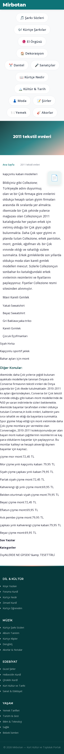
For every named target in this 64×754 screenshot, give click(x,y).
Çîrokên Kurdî (10, 680)
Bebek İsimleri (10, 732)
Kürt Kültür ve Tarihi (14, 685)
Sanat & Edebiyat (12, 691)
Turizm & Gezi (11, 716)
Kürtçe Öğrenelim (12, 608)
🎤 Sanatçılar (45, 65)
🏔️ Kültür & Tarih (32, 89)
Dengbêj (7, 644)
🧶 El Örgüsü (32, 41)
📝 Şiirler (44, 101)
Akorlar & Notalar (12, 649)
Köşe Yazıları (10, 586)
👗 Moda (19, 101)
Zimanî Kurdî (10, 602)
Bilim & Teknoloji (12, 721)
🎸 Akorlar (45, 112)
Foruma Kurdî (10, 591)
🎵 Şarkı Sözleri (32, 18)
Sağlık (6, 727)
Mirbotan (14, 5)
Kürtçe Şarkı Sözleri (13, 627)
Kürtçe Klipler (10, 638)
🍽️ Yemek (18, 112)
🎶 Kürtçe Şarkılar (32, 29)
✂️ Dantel (16, 65)
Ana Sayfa (8, 164)
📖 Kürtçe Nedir (32, 77)
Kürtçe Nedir (10, 597)
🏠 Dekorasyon (32, 53)
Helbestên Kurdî (12, 674)
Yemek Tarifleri (11, 710)
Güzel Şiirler (9, 669)
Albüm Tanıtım (11, 633)
